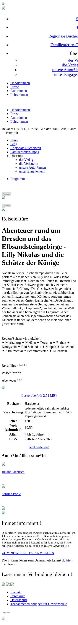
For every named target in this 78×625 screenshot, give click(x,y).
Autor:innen (18, 91)
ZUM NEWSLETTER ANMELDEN (28, 553)
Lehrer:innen (19, 94)
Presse (14, 87)
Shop (14, 140)
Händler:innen (20, 83)
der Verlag (26, 160)
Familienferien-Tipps (24, 152)
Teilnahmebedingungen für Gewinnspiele (38, 604)
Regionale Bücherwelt (25, 148)
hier (69, 560)
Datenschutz (18, 600)
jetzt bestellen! (39, 447)
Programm (17, 179)
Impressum (17, 596)
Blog (13, 144)
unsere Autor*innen (32, 167)
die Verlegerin (28, 163)
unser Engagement (31, 171)
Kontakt (15, 592)
